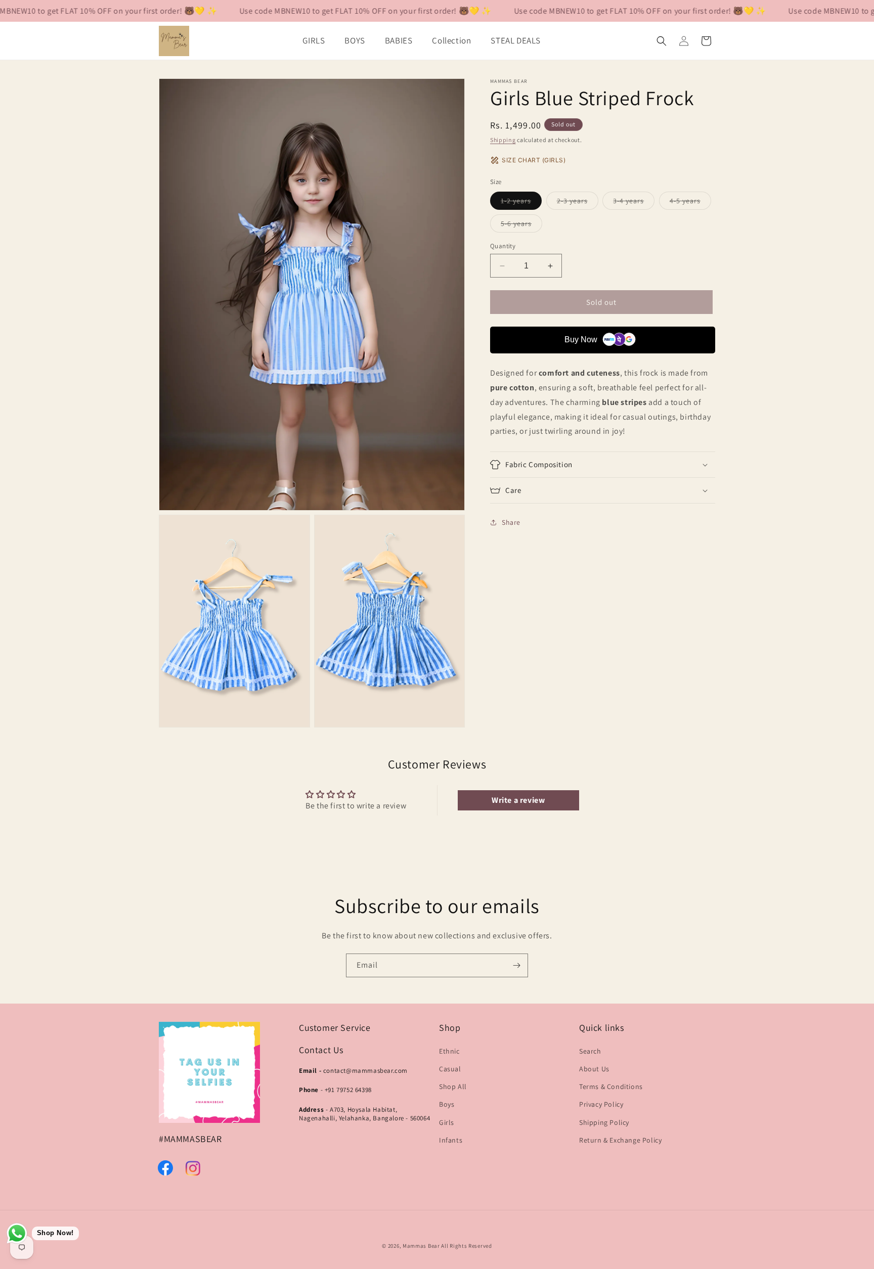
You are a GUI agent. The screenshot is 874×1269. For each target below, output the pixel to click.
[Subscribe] (516, 965)
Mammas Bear (421, 1245)
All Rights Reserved (466, 1245)
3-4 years (633, 203)
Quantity (502, 246)
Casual (450, 1068)
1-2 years (521, 203)
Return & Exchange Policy (620, 1139)
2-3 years (577, 203)
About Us (594, 1068)
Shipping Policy (604, 1121)
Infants (450, 1139)
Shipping (503, 140)
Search (590, 1050)
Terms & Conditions (611, 1086)
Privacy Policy (601, 1104)
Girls (446, 1121)
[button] (317, 40)
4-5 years (690, 203)
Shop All (453, 1086)
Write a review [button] (518, 800)
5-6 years (521, 225)
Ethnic (449, 1050)
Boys (446, 1104)
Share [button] (511, 522)
